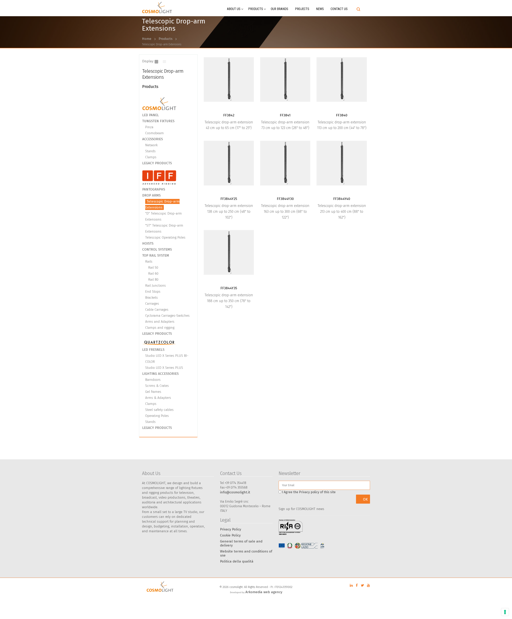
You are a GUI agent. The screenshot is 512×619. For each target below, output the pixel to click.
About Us (233, 9)
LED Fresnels (153, 350)
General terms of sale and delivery (241, 543)
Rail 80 (153, 279)
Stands (150, 151)
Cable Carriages (156, 309)
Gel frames (153, 392)
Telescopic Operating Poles (165, 237)
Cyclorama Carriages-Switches (167, 316)
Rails (148, 261)
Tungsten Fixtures (158, 121)
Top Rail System (155, 255)
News (320, 9)
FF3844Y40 (341, 199)
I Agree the (309, 492)
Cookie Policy (230, 535)
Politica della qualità (236, 561)
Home (146, 39)
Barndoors (153, 380)
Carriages (152, 303)
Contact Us (339, 9)
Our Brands (279, 9)
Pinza (149, 127)
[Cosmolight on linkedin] (351, 585)
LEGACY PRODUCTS (157, 163)
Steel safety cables (159, 410)
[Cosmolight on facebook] (357, 585)
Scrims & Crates (157, 386)
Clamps (150, 157)
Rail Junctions (155, 285)
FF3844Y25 (228, 199)
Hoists (147, 243)
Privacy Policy (230, 529)
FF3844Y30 (285, 199)
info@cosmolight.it (235, 492)
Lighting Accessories (160, 374)
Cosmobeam (154, 133)
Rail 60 (153, 273)
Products (255, 9)
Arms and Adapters (159, 322)
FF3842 (228, 115)
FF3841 (285, 115)
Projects (302, 9)
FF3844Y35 (228, 288)
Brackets (151, 297)
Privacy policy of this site (317, 492)
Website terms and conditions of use (246, 553)
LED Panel (150, 115)
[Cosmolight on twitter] (362, 585)
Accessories (152, 139)
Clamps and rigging (159, 328)
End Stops (152, 291)
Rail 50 (153, 267)
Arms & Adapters (158, 398)
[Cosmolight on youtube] (368, 585)
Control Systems (157, 249)
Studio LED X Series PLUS (164, 368)
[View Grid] (156, 61)
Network (151, 145)
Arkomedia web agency (263, 592)
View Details (230, 81)
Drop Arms (151, 195)
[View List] (164, 61)
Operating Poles (157, 416)
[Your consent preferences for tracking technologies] (505, 612)
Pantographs (153, 189)
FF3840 (341, 115)
